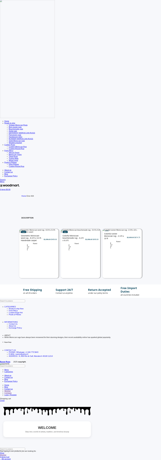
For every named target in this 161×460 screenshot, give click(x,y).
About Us (12, 326)
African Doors (14, 153)
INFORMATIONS (11, 322)
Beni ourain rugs (15, 127)
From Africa (13, 311)
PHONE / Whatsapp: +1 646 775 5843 (23, 352)
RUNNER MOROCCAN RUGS (21, 139)
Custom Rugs (16, 313)
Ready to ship (16, 309)
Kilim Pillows (14, 164)
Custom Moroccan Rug (18, 147)
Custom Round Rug (16, 149)
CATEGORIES (10, 307)
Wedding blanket (15, 143)
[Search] (158, 301)
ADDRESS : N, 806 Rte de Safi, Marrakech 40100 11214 (31, 356)
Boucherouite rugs (16, 129)
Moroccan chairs (15, 155)
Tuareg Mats (13, 158)
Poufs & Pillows (15, 315)
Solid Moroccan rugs (17, 141)
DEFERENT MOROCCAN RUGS (22, 133)
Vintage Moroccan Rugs (18, 125)
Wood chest (13, 160)
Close (2, 401)
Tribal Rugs (13, 156)
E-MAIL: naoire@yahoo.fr (18, 354)
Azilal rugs (13, 131)
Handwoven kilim (15, 137)
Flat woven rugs (15, 135)
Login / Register (10, 395)
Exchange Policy (15, 328)
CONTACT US (10, 350)
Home (24, 196)
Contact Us (13, 324)
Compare (8, 393)
